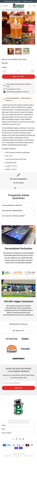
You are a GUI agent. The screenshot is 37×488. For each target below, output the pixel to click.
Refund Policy (7, 456)
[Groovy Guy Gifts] (18, 6)
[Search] (30, 6)
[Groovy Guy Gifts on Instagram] (20, 439)
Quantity (4, 67)
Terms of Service (28, 456)
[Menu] (1, 6)
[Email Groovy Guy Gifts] (13, 439)
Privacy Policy (17, 456)
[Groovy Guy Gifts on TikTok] (23, 439)
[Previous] (3, 28)
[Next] (33, 28)
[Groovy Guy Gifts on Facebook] (16, 439)
